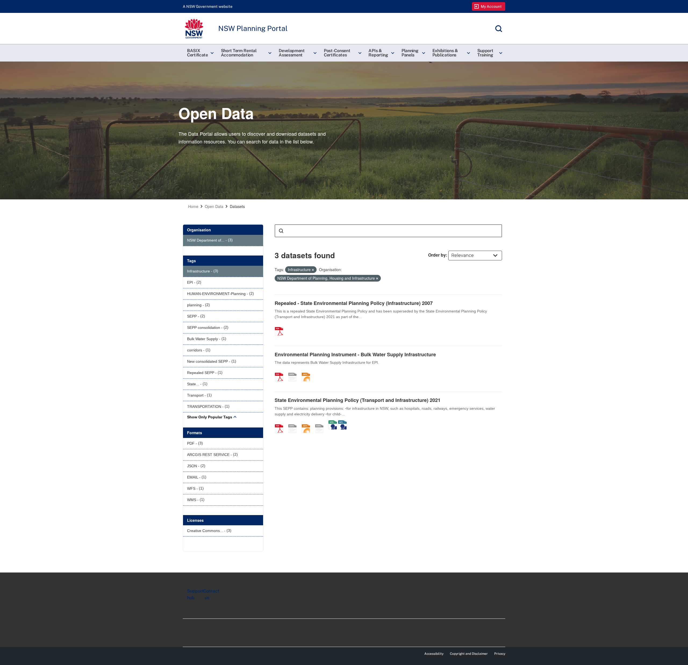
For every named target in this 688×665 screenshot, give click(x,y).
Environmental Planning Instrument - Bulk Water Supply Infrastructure (355, 354)
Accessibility (433, 654)
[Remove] (313, 270)
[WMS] (332, 423)
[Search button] (281, 230)
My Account (491, 6)
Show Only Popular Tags (209, 417)
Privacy (499, 654)
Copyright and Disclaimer (469, 654)
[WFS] (342, 423)
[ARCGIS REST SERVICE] (294, 371)
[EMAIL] (294, 423)
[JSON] (308, 371)
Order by (437, 255)
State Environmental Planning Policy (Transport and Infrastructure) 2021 (357, 400)
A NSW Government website (207, 6)
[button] (200, 53)
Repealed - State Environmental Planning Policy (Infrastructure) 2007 (354, 303)
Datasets (237, 206)
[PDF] (281, 325)
